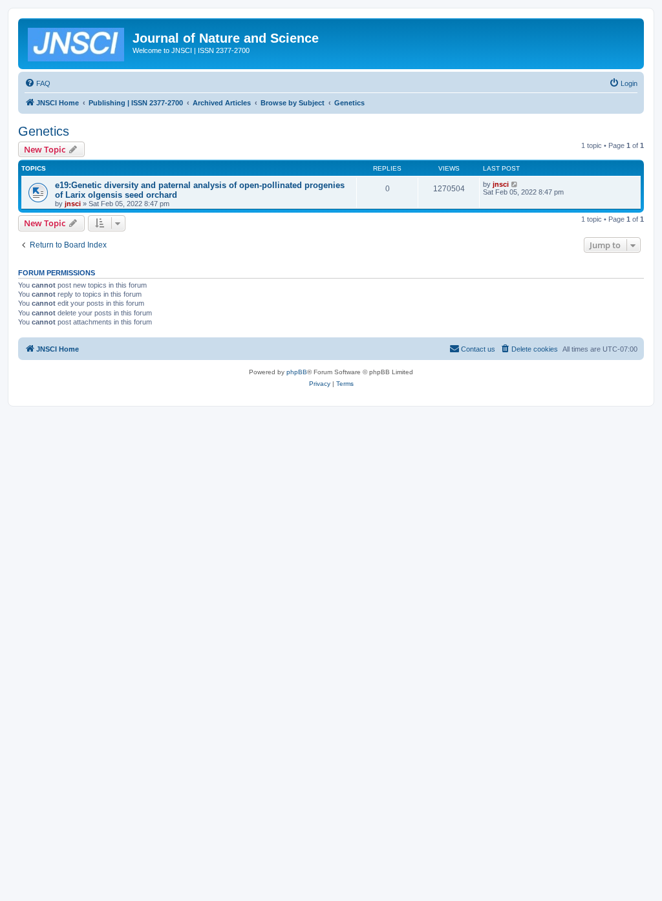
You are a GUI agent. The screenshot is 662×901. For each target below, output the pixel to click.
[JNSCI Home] (77, 42)
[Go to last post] (515, 184)
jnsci (73, 203)
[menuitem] (37, 83)
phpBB (296, 372)
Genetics (43, 131)
